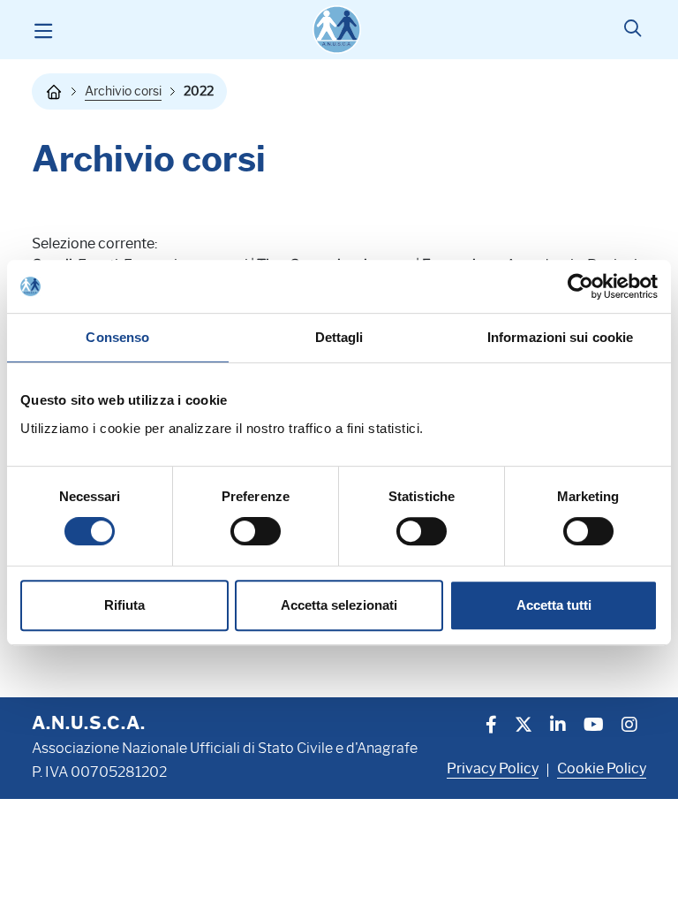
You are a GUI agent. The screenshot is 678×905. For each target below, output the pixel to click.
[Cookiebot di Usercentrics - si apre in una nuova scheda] (580, 286)
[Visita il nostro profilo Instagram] (629, 726)
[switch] (255, 531)
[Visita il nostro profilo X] (523, 726)
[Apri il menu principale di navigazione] (43, 30)
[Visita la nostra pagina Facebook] (491, 726)
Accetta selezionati (339, 604)
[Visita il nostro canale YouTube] (594, 726)
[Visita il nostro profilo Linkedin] (558, 726)
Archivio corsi (123, 91)
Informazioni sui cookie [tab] (560, 337)
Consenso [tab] (117, 337)
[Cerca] (632, 30)
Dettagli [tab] (339, 337)
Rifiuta (124, 604)
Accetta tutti (553, 604)
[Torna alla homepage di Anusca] (337, 29)
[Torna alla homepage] (54, 92)
